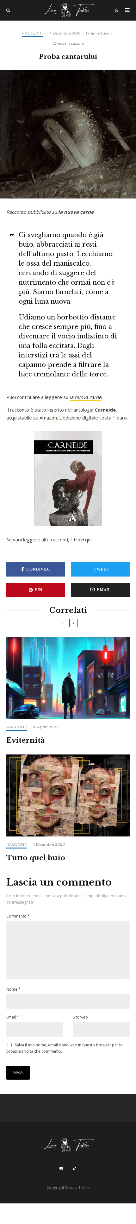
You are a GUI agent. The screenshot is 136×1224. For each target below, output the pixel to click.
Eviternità (25, 740)
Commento (18, 916)
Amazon (48, 417)
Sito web (80, 1017)
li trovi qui (81, 539)
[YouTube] (61, 1168)
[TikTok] (74, 1168)
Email (12, 1017)
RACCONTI (32, 33)
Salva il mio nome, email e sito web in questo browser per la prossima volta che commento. (64, 1048)
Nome (13, 989)
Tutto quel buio (35, 858)
